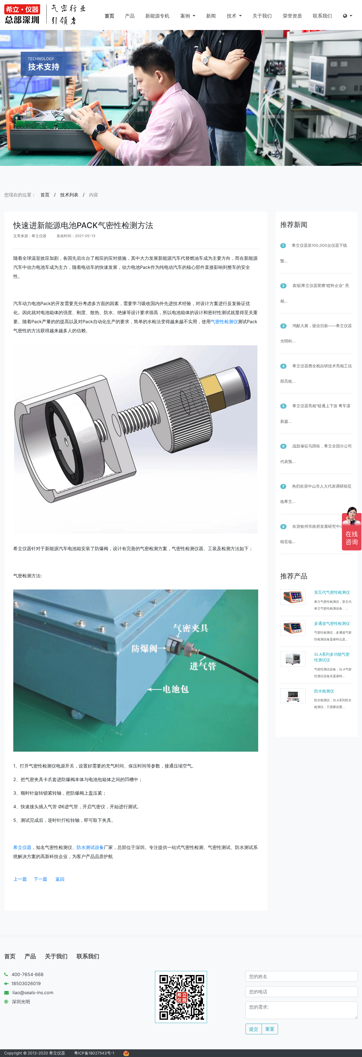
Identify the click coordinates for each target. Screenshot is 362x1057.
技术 (232, 16)
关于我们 (262, 16)
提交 (253, 1029)
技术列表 (69, 195)
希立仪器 (22, 847)
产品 (130, 16)
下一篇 (40, 879)
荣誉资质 (292, 16)
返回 (59, 879)
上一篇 (20, 879)
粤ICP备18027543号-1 (94, 1053)
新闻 (211, 16)
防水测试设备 (90, 847)
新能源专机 (157, 16)
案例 (185, 16)
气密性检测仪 (224, 321)
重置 (269, 1029)
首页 (109, 16)
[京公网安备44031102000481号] (126, 1053)
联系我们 (322, 16)
